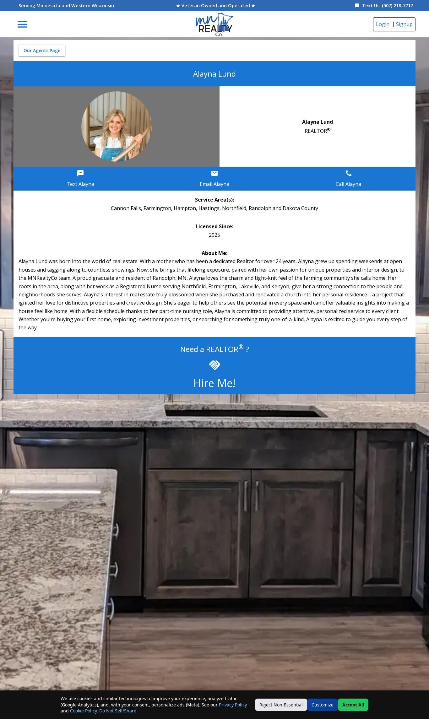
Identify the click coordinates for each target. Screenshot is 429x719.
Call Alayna (348, 184)
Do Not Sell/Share (117, 711)
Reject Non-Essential (281, 705)
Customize (323, 705)
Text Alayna (80, 184)
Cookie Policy (83, 711)
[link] (214, 24)
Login (382, 24)
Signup (404, 24)
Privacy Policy (233, 705)
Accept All (353, 705)
